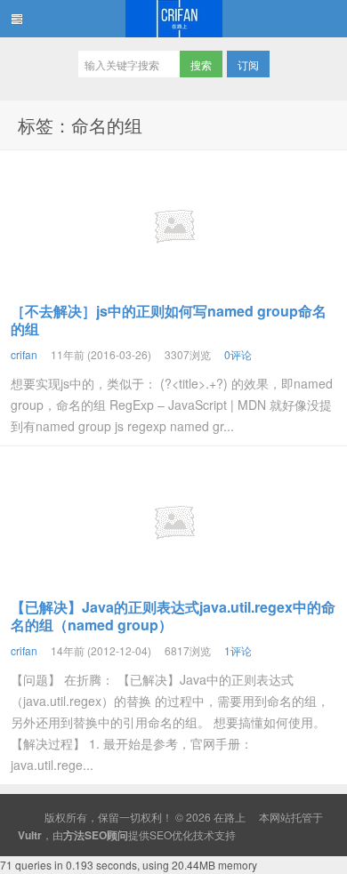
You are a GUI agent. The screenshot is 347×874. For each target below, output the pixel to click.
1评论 (238, 650)
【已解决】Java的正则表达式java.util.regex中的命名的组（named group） (173, 616)
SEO (160, 834)
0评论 (238, 354)
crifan (24, 354)
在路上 (173, 18)
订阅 (248, 64)
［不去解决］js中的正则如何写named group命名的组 (169, 320)
